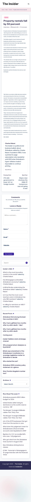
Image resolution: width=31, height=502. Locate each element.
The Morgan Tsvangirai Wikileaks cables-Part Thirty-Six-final (14, 417)
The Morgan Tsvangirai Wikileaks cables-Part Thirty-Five (14, 411)
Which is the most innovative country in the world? (13, 273)
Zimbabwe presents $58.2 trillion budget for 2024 (14, 398)
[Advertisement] (14, 83)
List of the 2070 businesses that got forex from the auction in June (15, 422)
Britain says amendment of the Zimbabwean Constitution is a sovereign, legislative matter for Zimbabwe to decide (14, 354)
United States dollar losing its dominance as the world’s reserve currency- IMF (14, 405)
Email (6, 237)
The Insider (10, 4)
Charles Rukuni (10, 143)
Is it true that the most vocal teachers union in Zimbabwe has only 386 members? (14, 297)
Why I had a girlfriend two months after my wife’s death (14, 330)
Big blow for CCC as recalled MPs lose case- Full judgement (14, 435)
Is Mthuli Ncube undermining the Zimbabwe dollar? (14, 288)
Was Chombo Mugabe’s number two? (14, 372)
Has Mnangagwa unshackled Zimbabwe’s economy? (13, 281)
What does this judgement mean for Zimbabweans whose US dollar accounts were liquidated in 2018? (15, 429)
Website (6, 245)
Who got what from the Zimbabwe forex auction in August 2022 (15, 441)
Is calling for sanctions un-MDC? (14, 305)
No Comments (24, 27)
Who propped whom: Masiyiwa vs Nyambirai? (14, 346)
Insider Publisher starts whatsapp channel (14, 340)
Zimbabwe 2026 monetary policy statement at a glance (14, 366)
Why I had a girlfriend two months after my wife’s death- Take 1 (14, 324)
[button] (8, 169)
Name (6, 229)
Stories (6, 17)
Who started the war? (10, 361)
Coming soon (7, 335)
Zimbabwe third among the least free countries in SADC (14, 318)
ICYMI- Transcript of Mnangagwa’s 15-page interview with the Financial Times (15, 452)
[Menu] (28, 3)
